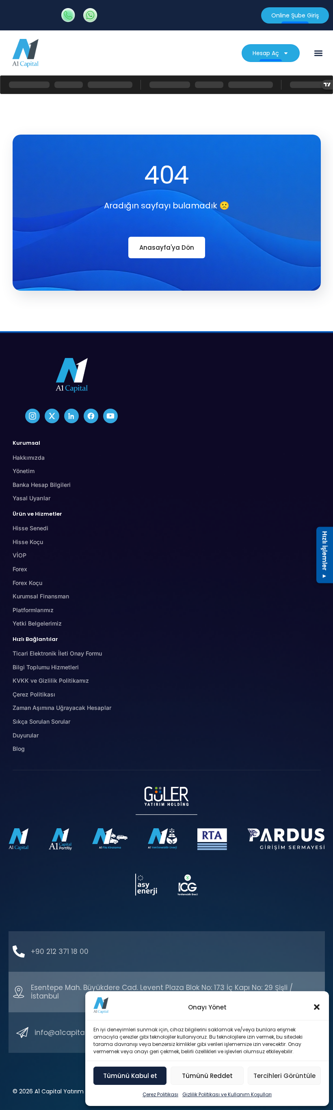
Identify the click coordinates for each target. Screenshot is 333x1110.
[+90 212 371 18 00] (19, 951)
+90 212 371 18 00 (60, 951)
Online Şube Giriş (295, 15)
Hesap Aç (266, 53)
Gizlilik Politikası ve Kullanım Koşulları (227, 1094)
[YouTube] (110, 416)
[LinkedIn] (71, 416)
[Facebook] (91, 416)
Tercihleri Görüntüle (284, 1075)
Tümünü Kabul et (130, 1075)
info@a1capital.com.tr (72, 1032)
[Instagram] (32, 416)
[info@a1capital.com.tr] (22, 1032)
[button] (317, 1007)
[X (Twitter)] (52, 416)
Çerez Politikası (160, 1094)
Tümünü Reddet (207, 1075)
